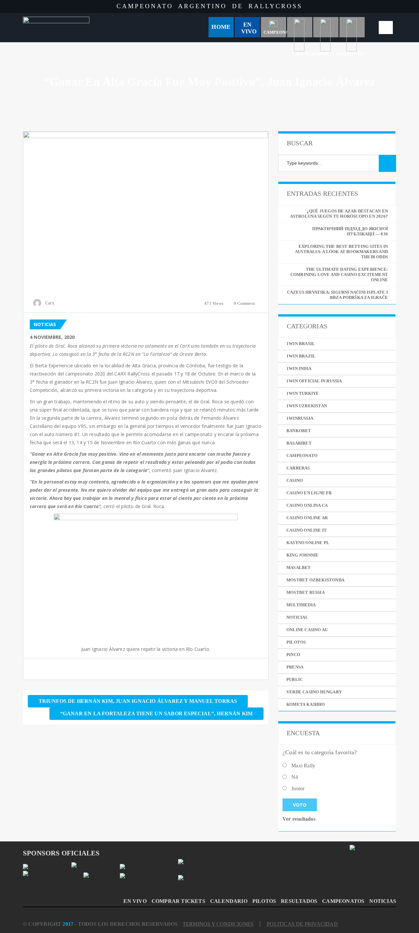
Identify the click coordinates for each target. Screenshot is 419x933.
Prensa (294, 667)
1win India (298, 368)
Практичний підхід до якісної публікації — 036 (350, 231)
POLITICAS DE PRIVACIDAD (302, 924)
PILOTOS (264, 901)
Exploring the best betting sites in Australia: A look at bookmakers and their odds (341, 251)
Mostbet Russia (305, 592)
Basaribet (299, 443)
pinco (293, 654)
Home (220, 27)
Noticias (45, 324)
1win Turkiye (302, 393)
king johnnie (302, 555)
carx (49, 303)
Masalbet (298, 567)
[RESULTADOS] (326, 27)
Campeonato (302, 455)
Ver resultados (299, 819)
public (294, 679)
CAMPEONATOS (343, 901)
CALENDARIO (228, 901)
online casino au (307, 629)
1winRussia (299, 418)
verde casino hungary (314, 691)
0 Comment (244, 303)
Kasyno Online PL (307, 542)
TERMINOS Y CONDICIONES (218, 924)
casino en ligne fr (309, 492)
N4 (294, 777)
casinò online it (306, 530)
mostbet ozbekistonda (315, 579)
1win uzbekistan (306, 405)
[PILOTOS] (352, 27)
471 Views (213, 303)
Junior (297, 788)
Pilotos (296, 642)
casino (294, 480)
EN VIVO (134, 901)
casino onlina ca (307, 505)
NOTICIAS (382, 901)
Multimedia (301, 604)
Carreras (298, 468)
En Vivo (249, 28)
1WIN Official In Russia (314, 380)
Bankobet (298, 430)
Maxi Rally (303, 765)
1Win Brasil (300, 343)
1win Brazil (301, 356)
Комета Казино (305, 704)
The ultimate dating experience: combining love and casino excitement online (339, 274)
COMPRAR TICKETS (178, 901)
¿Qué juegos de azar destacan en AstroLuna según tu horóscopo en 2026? (339, 214)
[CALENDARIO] (300, 27)
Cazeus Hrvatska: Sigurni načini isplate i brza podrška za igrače (337, 295)
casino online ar (307, 517)
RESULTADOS (299, 901)
